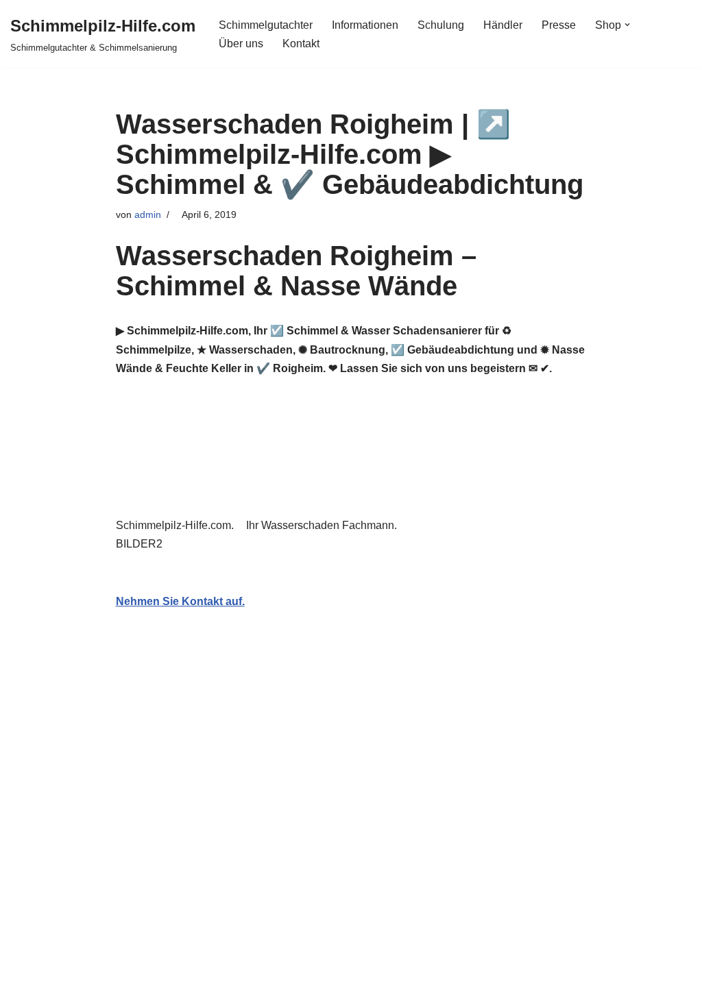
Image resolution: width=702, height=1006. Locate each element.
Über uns (241, 43)
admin (147, 214)
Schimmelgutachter (266, 25)
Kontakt (300, 43)
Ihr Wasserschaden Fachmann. (324, 525)
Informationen (365, 25)
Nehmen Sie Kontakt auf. (180, 601)
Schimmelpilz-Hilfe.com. (177, 525)
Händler (502, 25)
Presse (559, 25)
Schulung (440, 25)
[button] (627, 24)
